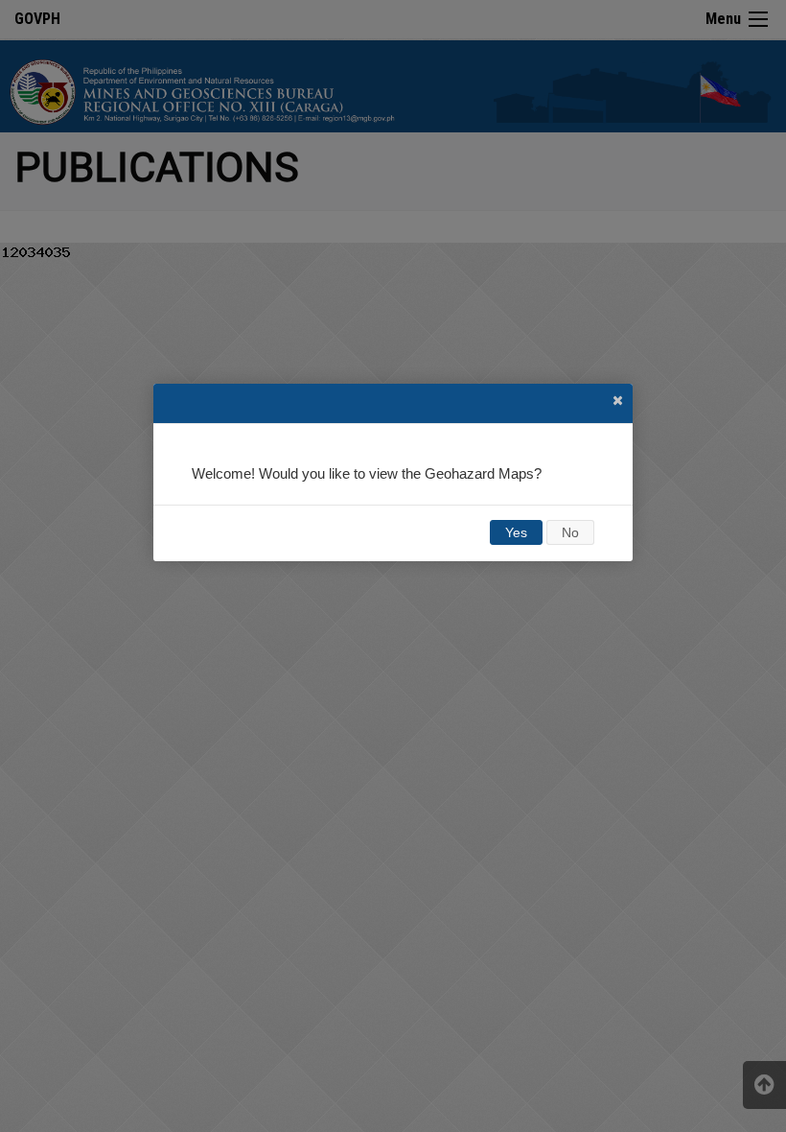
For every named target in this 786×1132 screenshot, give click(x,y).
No (570, 532)
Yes (516, 532)
